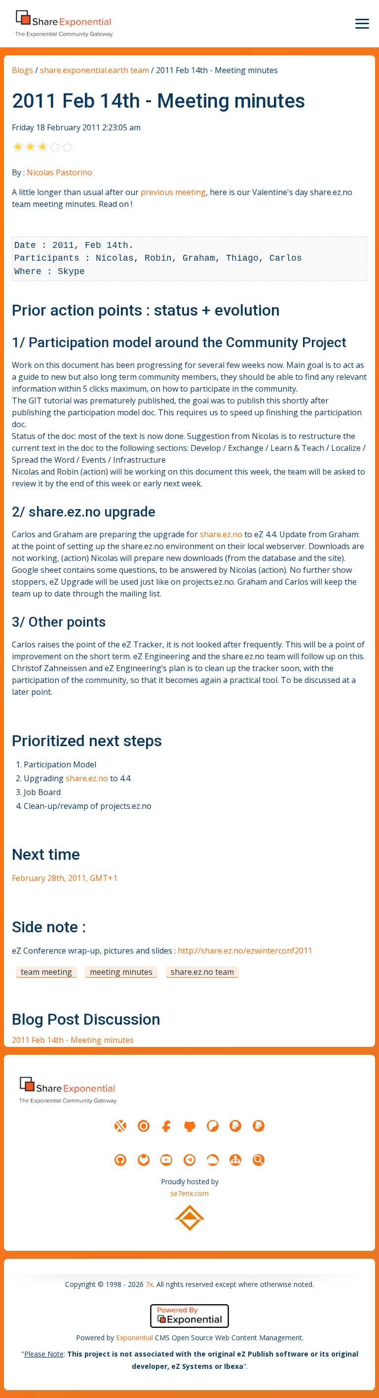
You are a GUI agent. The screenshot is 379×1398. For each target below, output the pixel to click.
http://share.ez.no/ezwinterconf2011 (245, 950)
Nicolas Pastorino (59, 172)
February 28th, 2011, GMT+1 (64, 878)
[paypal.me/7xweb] (235, 1126)
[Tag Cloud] (213, 1160)
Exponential (134, 1337)
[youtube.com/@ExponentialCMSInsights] (166, 1160)
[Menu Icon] (362, 24)
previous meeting (173, 192)
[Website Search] (259, 1160)
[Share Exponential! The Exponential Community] (63, 23)
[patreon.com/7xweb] (213, 1126)
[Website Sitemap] (235, 1160)
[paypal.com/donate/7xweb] (259, 1126)
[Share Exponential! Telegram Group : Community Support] (189, 1160)
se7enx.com (189, 1193)
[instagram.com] (144, 1126)
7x (149, 1284)
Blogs (22, 70)
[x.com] (120, 1126)
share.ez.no (65, 512)
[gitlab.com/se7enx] (144, 1160)
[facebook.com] (166, 1126)
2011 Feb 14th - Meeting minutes (73, 1040)
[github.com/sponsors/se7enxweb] (189, 1126)
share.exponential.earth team (94, 70)
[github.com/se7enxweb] (120, 1160)
